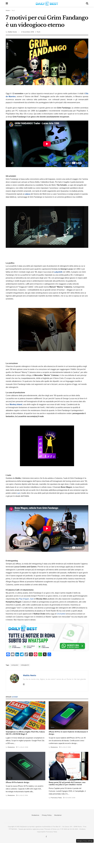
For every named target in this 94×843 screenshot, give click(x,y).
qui (18, 493)
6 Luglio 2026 (22, 795)
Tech (13, 10)
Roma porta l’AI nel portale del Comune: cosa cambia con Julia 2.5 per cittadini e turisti (67, 783)
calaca (27, 194)
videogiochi (25, 665)
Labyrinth (58, 272)
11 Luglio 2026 (22, 747)
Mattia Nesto (12, 32)
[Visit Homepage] (47, 3)
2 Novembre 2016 (27, 32)
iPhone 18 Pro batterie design (17, 782)
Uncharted (61, 614)
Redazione (11, 747)
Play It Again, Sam (26, 599)
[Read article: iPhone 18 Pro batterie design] (25, 766)
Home (8, 10)
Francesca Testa (56, 797)
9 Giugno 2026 (69, 797)
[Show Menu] (7, 3)
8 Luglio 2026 (65, 747)
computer (14, 665)
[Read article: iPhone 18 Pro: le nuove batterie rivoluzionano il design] (68, 715)
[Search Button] (87, 3)
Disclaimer (58, 815)
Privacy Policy (47, 815)
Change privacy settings (85, 841)
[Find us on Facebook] (46, 836)
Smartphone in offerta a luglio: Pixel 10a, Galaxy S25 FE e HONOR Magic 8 (25, 733)
